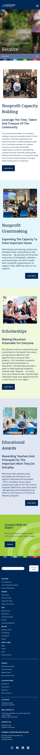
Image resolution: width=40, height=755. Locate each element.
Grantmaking (5, 633)
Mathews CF (5, 690)
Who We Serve (6, 611)
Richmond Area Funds (8, 666)
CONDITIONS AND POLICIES (19, 732)
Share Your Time (6, 598)
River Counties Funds (8, 675)
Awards (4, 639)
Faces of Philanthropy (8, 588)
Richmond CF (5, 684)
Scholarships (5, 636)
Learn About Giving (7, 617)
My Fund (4, 620)
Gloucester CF (6, 687)
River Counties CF (7, 693)
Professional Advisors (8, 623)
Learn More (8, 168)
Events (4, 649)
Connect (10, 544)
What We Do (5, 614)
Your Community (6, 582)
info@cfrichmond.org (8, 727)
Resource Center (6, 630)
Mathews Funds (6, 672)
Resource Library (7, 655)
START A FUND (34, 568)
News (3, 652)
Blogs (3, 646)
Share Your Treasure (8, 604)
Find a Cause (5, 595)
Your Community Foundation (10, 585)
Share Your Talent (7, 601)
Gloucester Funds (7, 669)
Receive (5, 56)
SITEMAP (5, 732)
